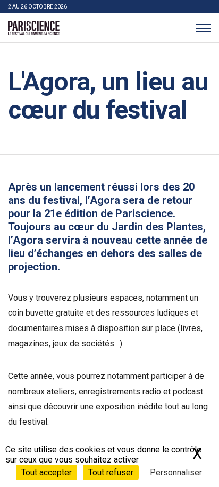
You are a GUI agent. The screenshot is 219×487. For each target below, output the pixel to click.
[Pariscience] (34, 28)
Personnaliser (176, 472)
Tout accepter (46, 472)
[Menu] (203, 28)
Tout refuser (110, 472)
